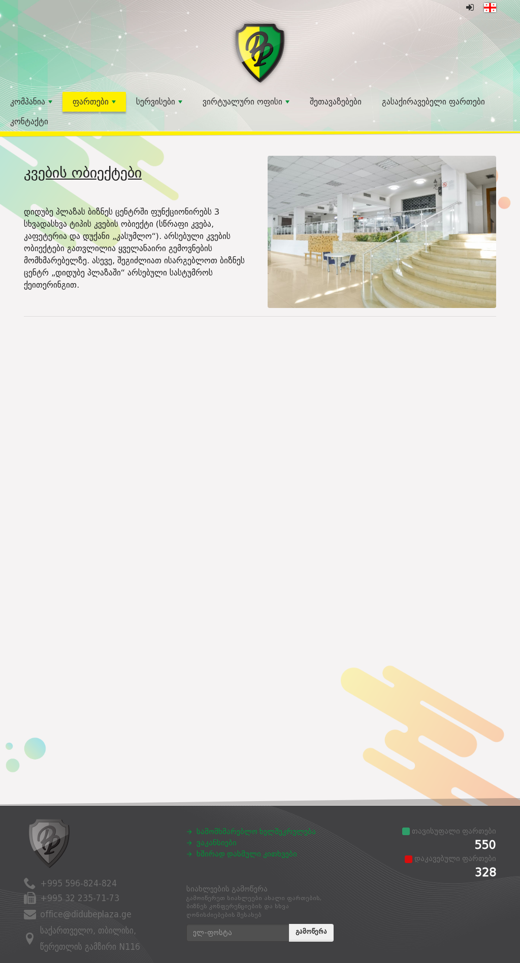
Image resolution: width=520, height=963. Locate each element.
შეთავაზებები (336, 102)
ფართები (91, 102)
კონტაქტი (29, 121)
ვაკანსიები (217, 843)
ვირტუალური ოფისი (242, 102)
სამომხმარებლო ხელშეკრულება (256, 832)
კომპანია (27, 102)
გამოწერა (311, 931)
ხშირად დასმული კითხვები (247, 854)
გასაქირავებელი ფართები (433, 102)
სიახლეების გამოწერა (253, 902)
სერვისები (155, 102)
